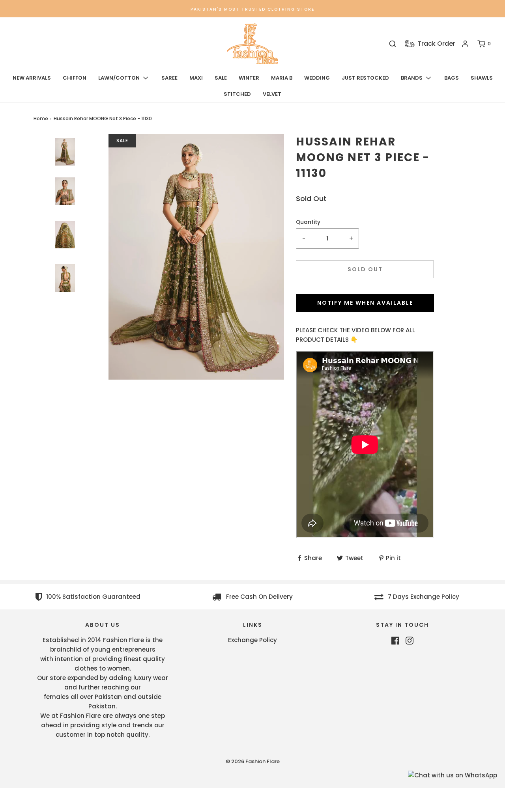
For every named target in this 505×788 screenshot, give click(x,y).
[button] (65, 176)
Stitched (237, 94)
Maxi (196, 78)
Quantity (308, 222)
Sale (221, 78)
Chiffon (74, 78)
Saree (169, 78)
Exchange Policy (252, 640)
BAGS (451, 78)
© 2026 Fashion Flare (253, 761)
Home (41, 118)
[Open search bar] (392, 43)
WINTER (249, 78)
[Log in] (465, 44)
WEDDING (317, 78)
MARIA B (281, 78)
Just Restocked (365, 78)
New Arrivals (32, 78)
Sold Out (365, 269)
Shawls (482, 78)
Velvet (272, 94)
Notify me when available (365, 303)
